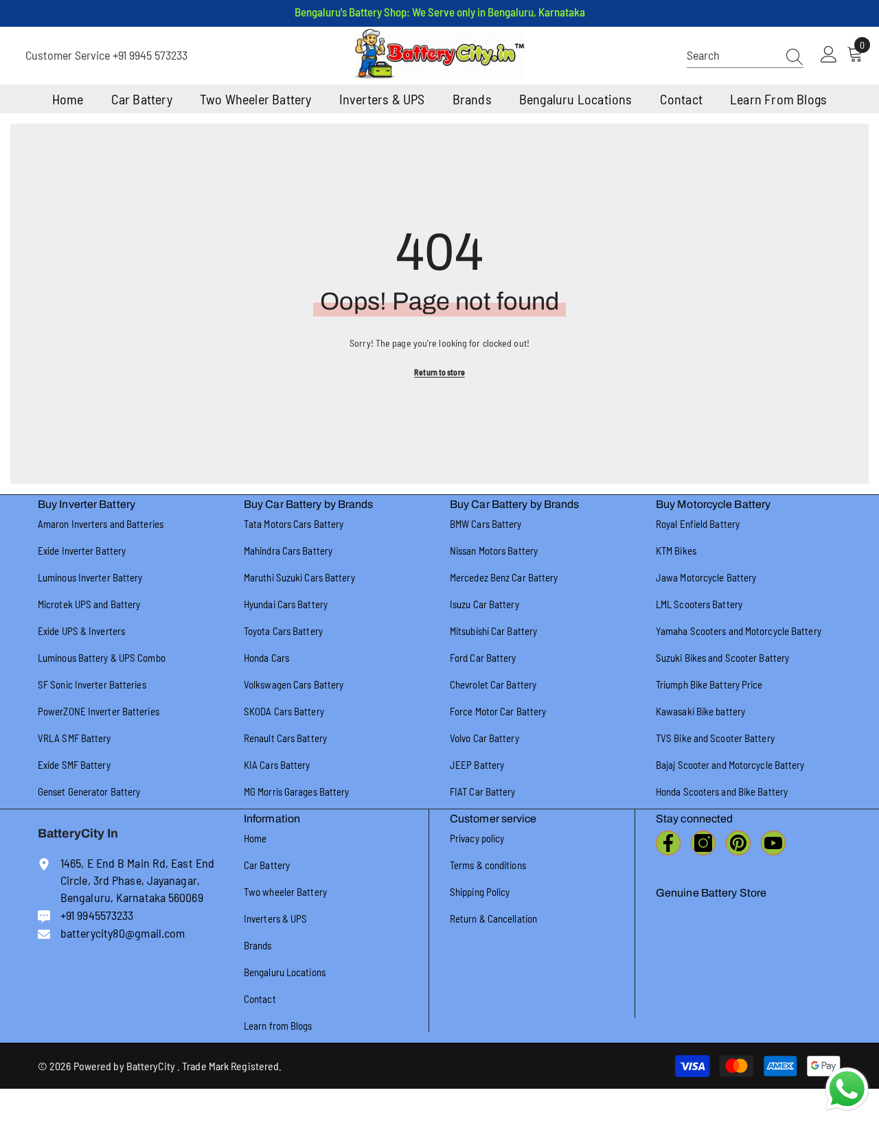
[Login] (829, 55)
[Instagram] (703, 843)
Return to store (439, 372)
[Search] (745, 55)
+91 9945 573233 (150, 54)
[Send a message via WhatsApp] (847, 1089)
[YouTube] (773, 843)
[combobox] (732, 55)
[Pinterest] (738, 843)
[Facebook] (668, 843)
